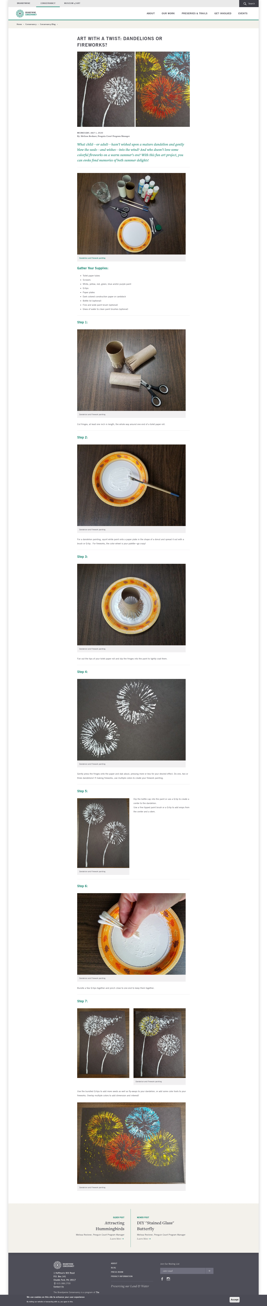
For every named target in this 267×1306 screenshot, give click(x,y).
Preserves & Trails (194, 13)
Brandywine (23, 3)
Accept (234, 1299)
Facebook (162, 1279)
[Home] (27, 14)
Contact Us (59, 1286)
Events (243, 13)
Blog (113, 1267)
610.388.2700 (64, 1283)
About (151, 13)
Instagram (168, 1279)
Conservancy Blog (47, 24)
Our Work (168, 13)
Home (19, 24)
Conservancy (48, 3)
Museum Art (72, 3)
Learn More (115, 1238)
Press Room (117, 1272)
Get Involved (222, 13)
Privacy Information (122, 1276)
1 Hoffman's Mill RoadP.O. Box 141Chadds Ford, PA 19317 (65, 1276)
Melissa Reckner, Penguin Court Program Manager (100, 1234)
